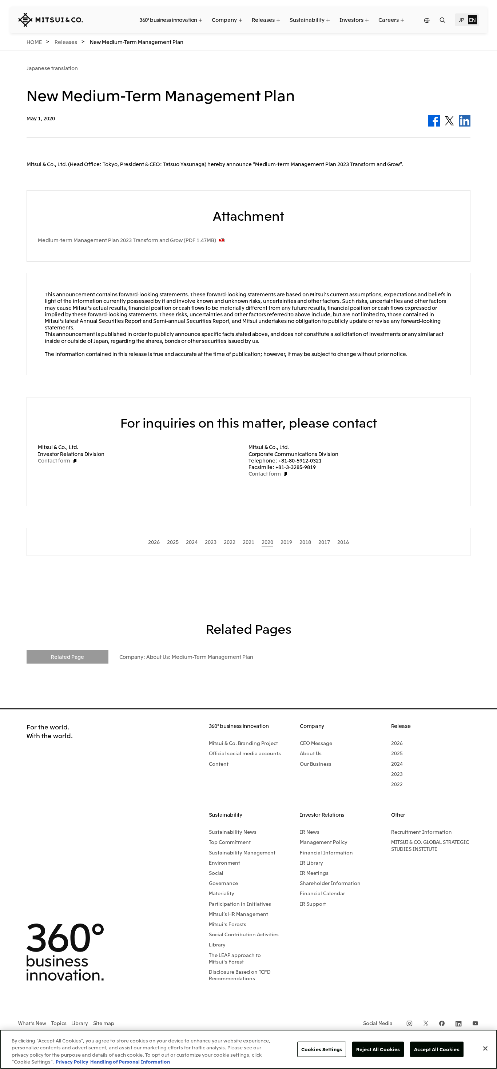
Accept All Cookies (436, 1049)
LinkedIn (464, 121)
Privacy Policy (72, 1061)
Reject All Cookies (378, 1049)
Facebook (434, 121)
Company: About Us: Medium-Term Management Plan (186, 656)
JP (461, 19)
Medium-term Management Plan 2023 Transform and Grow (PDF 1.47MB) (127, 240)
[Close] (485, 1048)
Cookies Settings (321, 1049)
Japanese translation (52, 68)
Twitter (449, 121)
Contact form (54, 460)
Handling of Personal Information (130, 1061)
